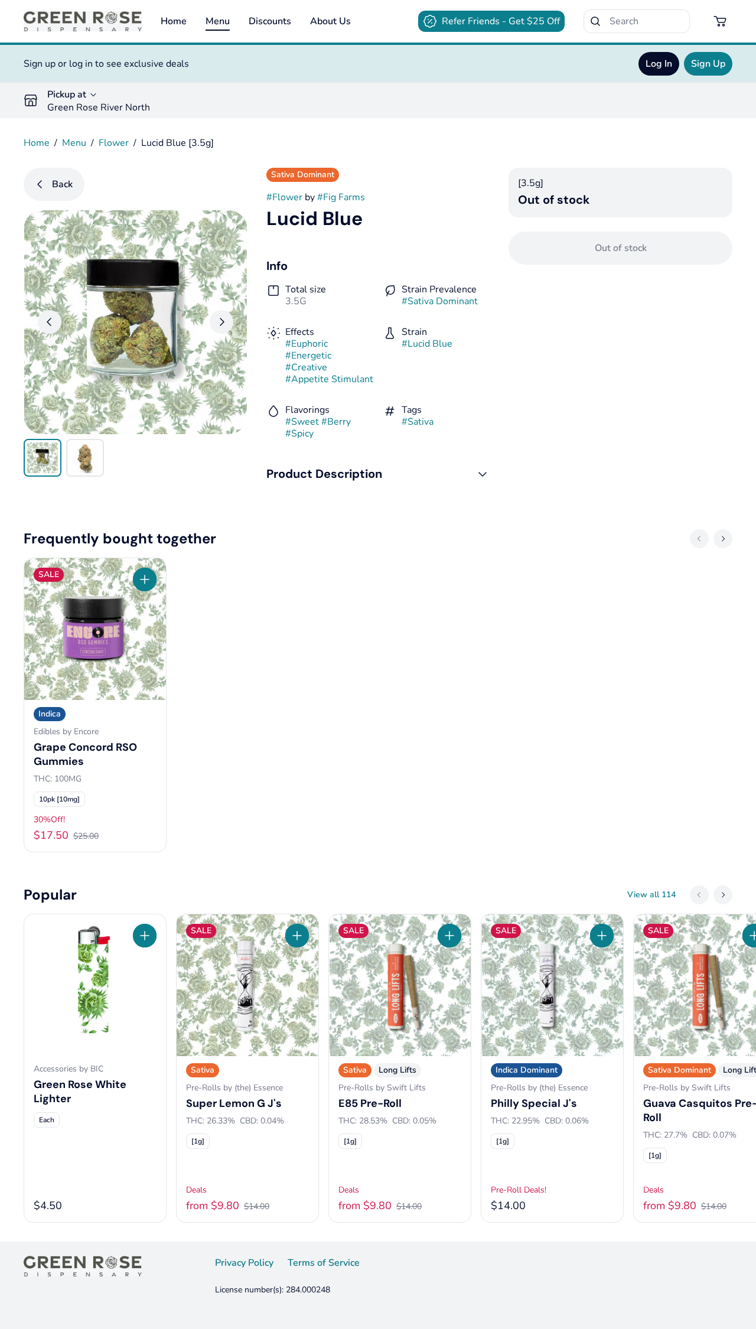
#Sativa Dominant (440, 301)
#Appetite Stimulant (329, 379)
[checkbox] (59, 799)
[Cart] (720, 21)
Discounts (270, 21)
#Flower (284, 197)
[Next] (221, 322)
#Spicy (299, 433)
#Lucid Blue (427, 343)
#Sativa (418, 422)
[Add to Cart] (145, 579)
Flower (114, 142)
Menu (218, 21)
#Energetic (308, 355)
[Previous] (49, 322)
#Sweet (302, 422)
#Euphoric (306, 344)
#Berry (336, 422)
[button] (378, 473)
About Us (330, 21)
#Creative (306, 367)
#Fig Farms (341, 197)
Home (174, 21)
